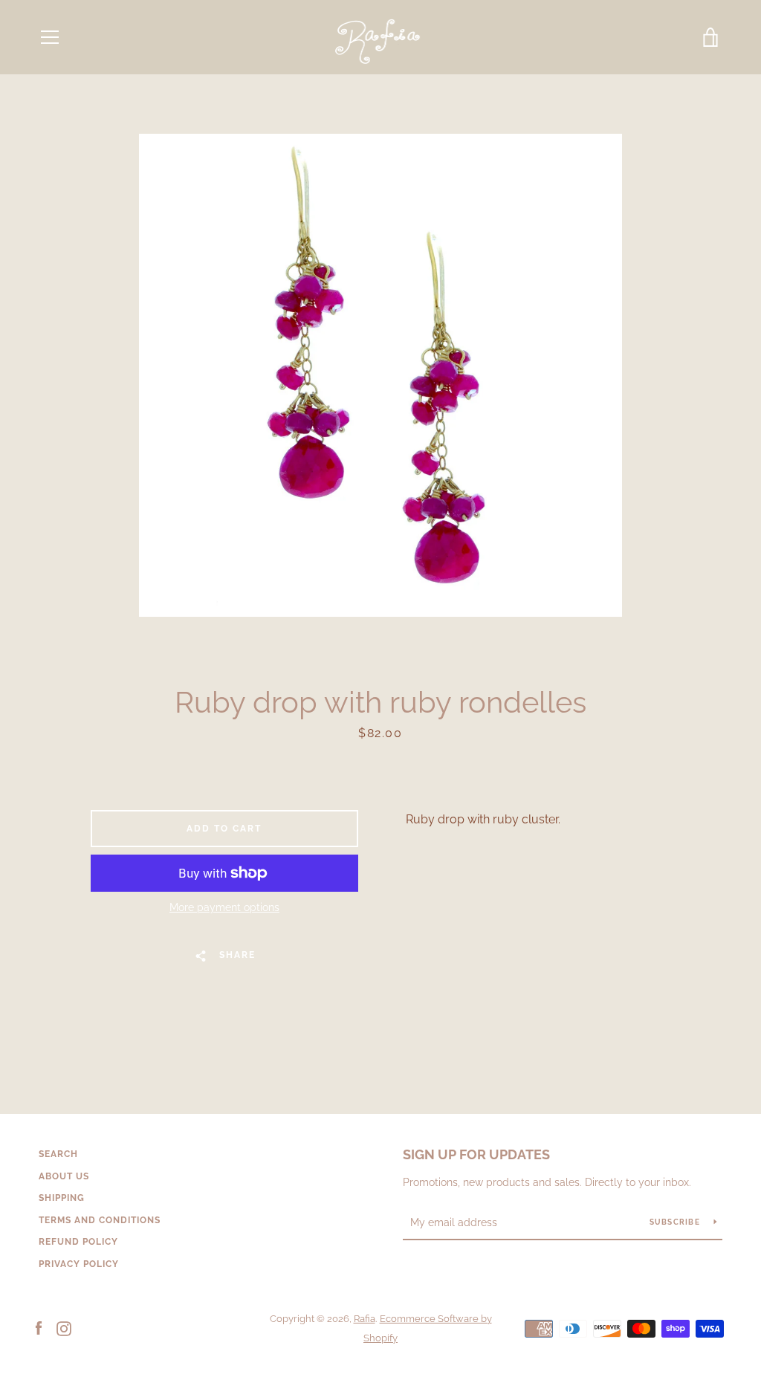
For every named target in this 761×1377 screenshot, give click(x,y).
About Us (64, 1176)
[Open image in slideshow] (380, 375)
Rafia (364, 1318)
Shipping (62, 1198)
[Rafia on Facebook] (38, 1328)
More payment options (224, 907)
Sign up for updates (476, 1154)
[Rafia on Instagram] (63, 1328)
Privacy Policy (79, 1264)
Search (58, 1154)
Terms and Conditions (100, 1220)
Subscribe (676, 1222)
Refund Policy (78, 1242)
